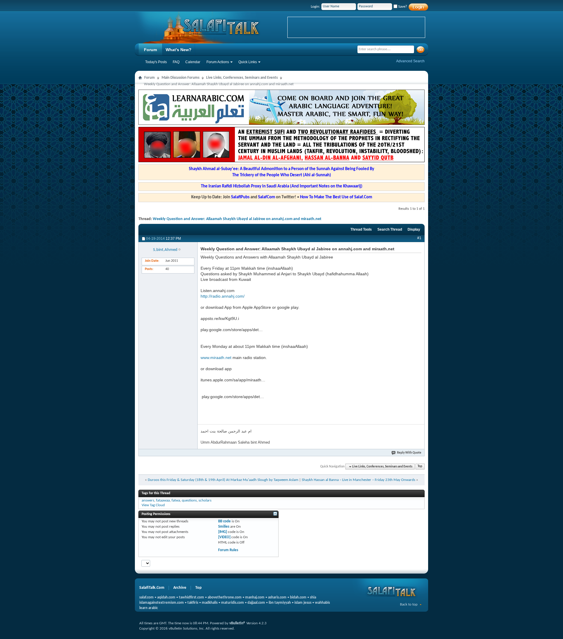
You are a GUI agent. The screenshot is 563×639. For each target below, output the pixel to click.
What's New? (178, 49)
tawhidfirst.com (191, 597)
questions (189, 500)
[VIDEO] (224, 537)
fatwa (176, 500)
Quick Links (247, 62)
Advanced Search (410, 61)
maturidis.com (232, 603)
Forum (150, 49)
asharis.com (277, 597)
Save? (402, 7)
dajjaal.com (256, 603)
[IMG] (222, 532)
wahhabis (322, 603)
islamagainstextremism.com (161, 603)
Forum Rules (228, 550)
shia (313, 597)
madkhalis (210, 603)
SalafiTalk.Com (151, 588)
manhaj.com (254, 597)
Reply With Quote (409, 452)
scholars (205, 500)
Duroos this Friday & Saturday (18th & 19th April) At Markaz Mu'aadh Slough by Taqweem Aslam (223, 480)
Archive (179, 588)
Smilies (223, 527)
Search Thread (389, 229)
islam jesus (302, 603)
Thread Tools (361, 229)
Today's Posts (156, 62)
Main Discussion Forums (180, 78)
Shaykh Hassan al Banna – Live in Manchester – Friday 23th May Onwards (358, 480)
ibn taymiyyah (280, 603)
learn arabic (148, 608)
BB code (224, 521)
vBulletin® (237, 623)
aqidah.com (166, 597)
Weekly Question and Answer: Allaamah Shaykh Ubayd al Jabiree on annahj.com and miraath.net (237, 219)
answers (148, 500)
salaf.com (146, 597)
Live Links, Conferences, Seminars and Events (242, 78)
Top (420, 466)
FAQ (176, 62)
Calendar (192, 62)
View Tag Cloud (153, 505)
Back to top (409, 604)
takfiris (192, 603)
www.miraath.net (216, 357)
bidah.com (298, 597)
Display (414, 229)
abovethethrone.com (225, 597)
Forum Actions (217, 62)
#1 (419, 238)
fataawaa (163, 500)
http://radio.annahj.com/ (223, 296)
